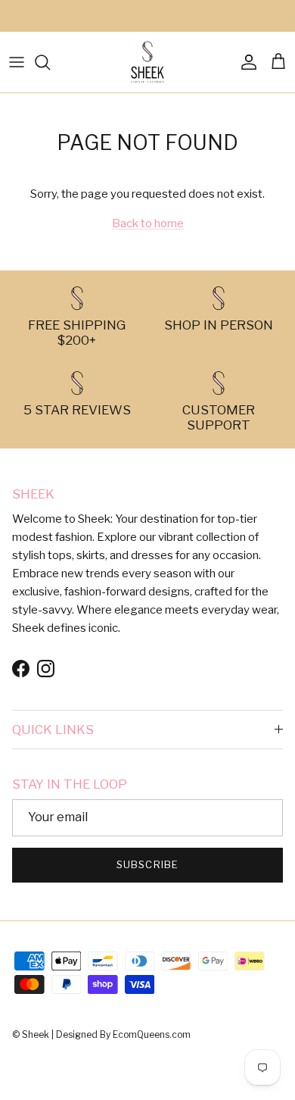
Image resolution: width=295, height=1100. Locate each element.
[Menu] (16, 62)
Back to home (148, 223)
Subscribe (147, 864)
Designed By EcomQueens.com (123, 1034)
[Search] (50, 62)
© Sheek (31, 1034)
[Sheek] (147, 62)
